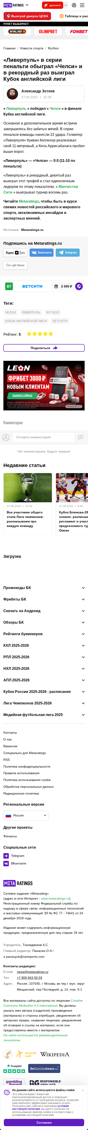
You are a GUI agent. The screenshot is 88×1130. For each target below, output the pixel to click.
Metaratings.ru (32, 230)
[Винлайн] (17, 31)
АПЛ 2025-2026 (16, 680)
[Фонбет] (79, 31)
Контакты (10, 732)
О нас (7, 739)
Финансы (10, 836)
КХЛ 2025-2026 (16, 645)
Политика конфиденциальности (26, 766)
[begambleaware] (44, 1069)
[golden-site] (26, 1054)
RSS (6, 759)
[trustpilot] (14, 1069)
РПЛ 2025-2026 (16, 657)
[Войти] (74, 5)
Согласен (44, 1122)
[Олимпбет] (48, 31)
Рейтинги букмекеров (23, 634)
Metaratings (29, 201)
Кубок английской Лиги (26, 321)
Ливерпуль (16, 108)
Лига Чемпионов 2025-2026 (27, 703)
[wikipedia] (54, 1054)
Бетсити (60, 321)
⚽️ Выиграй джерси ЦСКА (27, 16)
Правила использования (21, 773)
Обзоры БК (13, 622)
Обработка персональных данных (28, 786)
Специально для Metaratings (24, 753)
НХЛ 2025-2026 (16, 668)
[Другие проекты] (16, 5)
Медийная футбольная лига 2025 (33, 715)
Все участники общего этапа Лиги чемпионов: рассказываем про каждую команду (25, 519)
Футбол (52, 312)
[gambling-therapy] (14, 1083)
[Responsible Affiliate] (45, 1083)
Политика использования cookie (27, 780)
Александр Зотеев (38, 91)
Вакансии (10, 746)
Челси (55, 108)
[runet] (7, 1054)
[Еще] (82, 5)
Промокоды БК (17, 588)
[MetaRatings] (18, 883)
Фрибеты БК (14, 599)
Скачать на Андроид (21, 611)
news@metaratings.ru (32, 972)
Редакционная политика (21, 793)
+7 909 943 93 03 (29, 977)
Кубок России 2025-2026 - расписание (37, 692)
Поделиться (40, 348)
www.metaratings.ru (55, 898)
